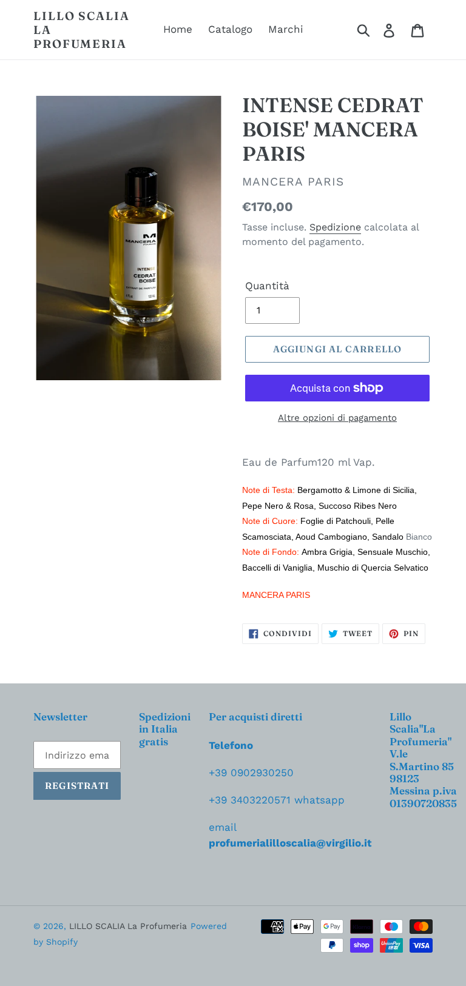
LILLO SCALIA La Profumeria (81, 29)
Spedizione (335, 227)
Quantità (267, 286)
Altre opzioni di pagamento (337, 417)
